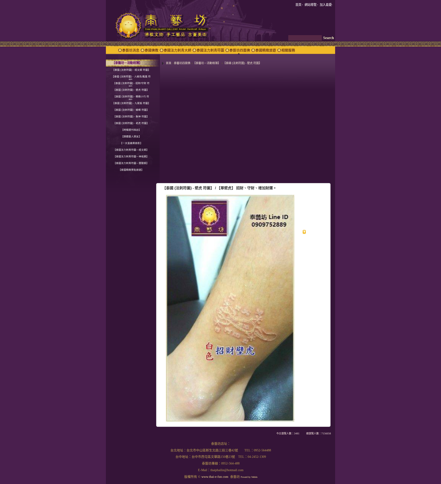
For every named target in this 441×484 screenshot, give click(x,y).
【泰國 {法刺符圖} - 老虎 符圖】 (131, 123)
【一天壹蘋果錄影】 (131, 143)
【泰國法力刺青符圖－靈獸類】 (131, 163)
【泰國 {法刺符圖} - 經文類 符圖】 (131, 69)
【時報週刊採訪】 (131, 129)
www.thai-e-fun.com (214, 476)
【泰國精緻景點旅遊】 (131, 169)
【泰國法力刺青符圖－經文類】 (131, 149)
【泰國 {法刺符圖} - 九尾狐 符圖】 (131, 103)
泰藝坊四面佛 (182, 63)
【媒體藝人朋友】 (131, 136)
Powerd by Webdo (249, 477)
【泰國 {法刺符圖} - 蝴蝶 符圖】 (131, 109)
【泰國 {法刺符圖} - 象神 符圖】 (131, 116)
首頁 (168, 63)
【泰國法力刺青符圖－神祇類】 (131, 156)
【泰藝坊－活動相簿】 (206, 63)
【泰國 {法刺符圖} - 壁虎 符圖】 (242, 63)
